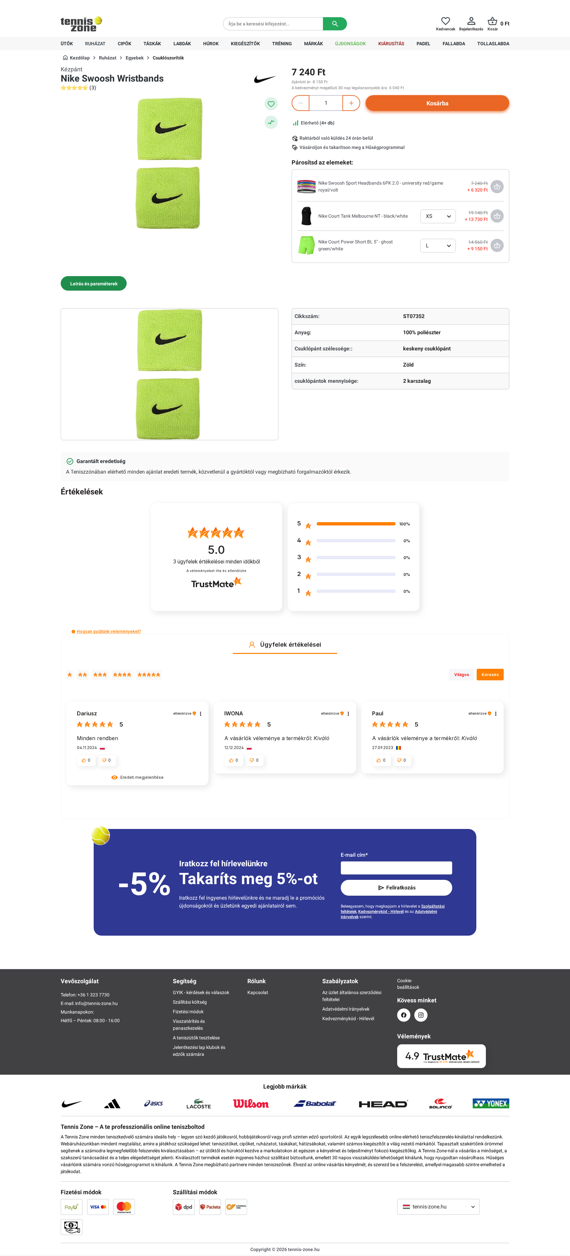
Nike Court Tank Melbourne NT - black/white (363, 216)
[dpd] (184, 1207)
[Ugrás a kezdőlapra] (81, 23)
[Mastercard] (124, 1207)
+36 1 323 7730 (99, 5)
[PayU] (71, 1207)
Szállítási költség (190, 1002)
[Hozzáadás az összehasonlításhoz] (271, 122)
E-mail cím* (354, 855)
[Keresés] (335, 23)
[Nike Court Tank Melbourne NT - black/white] (306, 215)
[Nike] (265, 78)
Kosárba (438, 103)
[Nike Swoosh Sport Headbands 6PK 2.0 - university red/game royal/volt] (306, 186)
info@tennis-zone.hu (96, 1003)
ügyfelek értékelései (216, 561)
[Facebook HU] (403, 1015)
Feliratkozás (401, 887)
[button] (73, 631)
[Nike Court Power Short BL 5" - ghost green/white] (306, 245)
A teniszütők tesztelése (196, 1037)
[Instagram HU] (421, 1015)
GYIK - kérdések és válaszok (201, 992)
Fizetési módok (188, 1011)
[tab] (94, 283)
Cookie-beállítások (403, 984)
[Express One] (236, 1207)
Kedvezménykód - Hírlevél (381, 911)
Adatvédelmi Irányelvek (345, 1009)
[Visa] (98, 1207)
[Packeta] (210, 1207)
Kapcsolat (257, 992)
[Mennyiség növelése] (351, 103)
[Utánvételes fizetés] (71, 1227)
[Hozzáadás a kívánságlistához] (271, 103)
